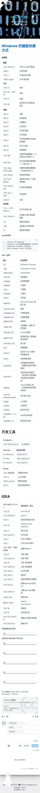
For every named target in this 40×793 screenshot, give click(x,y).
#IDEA (18, 692)
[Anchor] (9, 50)
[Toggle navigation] (35, 3)
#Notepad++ (6, 694)
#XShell (15, 694)
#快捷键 (7, 692)
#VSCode (24, 692)
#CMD (12, 692)
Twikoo (31, 768)
